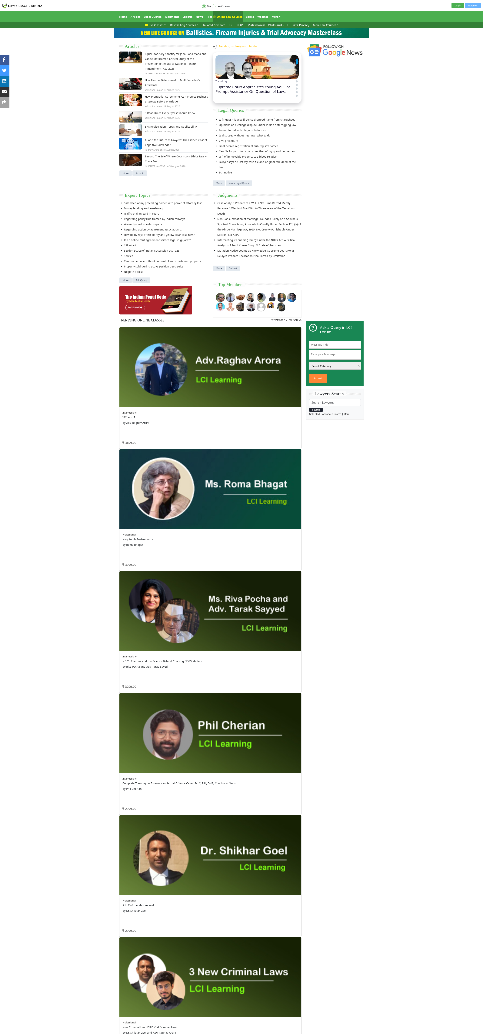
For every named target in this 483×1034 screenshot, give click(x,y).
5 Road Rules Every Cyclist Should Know (170, 113)
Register (473, 5)
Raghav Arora (152, 149)
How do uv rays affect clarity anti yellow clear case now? (159, 235)
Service (128, 256)
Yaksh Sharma (152, 90)
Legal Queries (153, 16)
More (275, 16)
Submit (140, 173)
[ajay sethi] (291, 297)
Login (458, 5)
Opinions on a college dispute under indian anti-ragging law (257, 125)
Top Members (230, 284)
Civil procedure (228, 141)
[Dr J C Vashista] (281, 297)
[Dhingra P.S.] (230, 306)
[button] (297, 60)
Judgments (172, 16)
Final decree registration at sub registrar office (248, 146)
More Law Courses (324, 25)
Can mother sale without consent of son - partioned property (162, 261)
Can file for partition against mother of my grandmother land (257, 151)
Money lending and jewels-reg (143, 208)
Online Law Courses (229, 16)
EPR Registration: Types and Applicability (171, 126)
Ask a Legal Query (239, 183)
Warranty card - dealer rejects (143, 224)
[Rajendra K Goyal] (220, 297)
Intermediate (129, 412)
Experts (187, 16)
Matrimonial (256, 25)
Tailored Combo (213, 25)
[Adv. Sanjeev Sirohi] (261, 306)
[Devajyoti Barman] (261, 297)
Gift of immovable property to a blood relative (248, 156)
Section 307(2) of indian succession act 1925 (151, 250)
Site (209, 6)
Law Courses (223, 6)
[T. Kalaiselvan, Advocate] (250, 297)
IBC (231, 25)
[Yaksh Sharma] (281, 306)
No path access (133, 272)
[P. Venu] (220, 306)
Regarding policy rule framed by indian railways (154, 219)
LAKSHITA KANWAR (155, 73)
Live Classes (156, 25)
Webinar (262, 16)
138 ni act (130, 245)
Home (123, 16)
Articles (135, 16)
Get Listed (314, 414)
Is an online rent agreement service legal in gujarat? (157, 240)
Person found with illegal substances (242, 130)
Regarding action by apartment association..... (153, 229)
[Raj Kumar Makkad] (230, 297)
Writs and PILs (278, 25)
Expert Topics (137, 195)
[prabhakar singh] (240, 306)
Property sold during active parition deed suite (153, 266)
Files (209, 16)
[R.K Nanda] (250, 306)
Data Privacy (300, 25)
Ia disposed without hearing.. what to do (244, 135)
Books (250, 16)
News (199, 16)
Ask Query (141, 280)
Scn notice (225, 172)
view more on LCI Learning (286, 320)
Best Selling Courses (183, 25)
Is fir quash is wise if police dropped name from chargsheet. (257, 119)
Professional (129, 534)
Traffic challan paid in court (141, 213)
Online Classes (142, 320)
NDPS (240, 25)
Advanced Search (331, 414)
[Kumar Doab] (240, 297)
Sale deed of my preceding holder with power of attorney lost (163, 203)
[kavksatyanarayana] (271, 306)
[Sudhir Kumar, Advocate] (271, 297)
